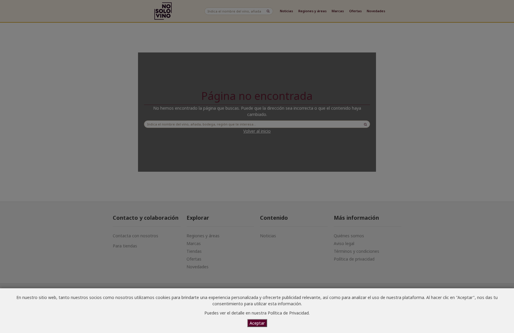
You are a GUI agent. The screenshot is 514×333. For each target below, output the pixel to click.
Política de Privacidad (288, 313)
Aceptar (257, 323)
